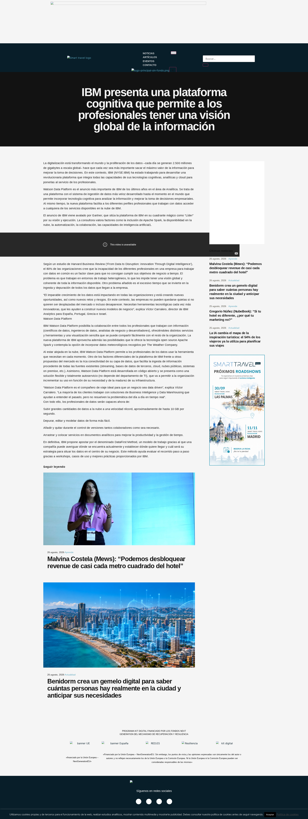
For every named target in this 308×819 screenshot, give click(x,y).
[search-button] (205, 65)
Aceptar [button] (270, 814)
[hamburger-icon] (173, 52)
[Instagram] (169, 801)
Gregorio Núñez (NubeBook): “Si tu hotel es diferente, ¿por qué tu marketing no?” (235, 315)
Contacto (149, 65)
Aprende (69, 552)
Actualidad (70, 674)
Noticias (148, 53)
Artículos (150, 57)
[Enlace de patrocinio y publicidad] (128, 3)
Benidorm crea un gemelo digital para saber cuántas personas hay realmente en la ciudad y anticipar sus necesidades (114, 688)
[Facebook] (138, 801)
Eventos (148, 61)
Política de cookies (288, 814)
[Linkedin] (159, 801)
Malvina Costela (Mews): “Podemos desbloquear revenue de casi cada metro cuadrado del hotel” (116, 562)
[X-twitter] (149, 801)
